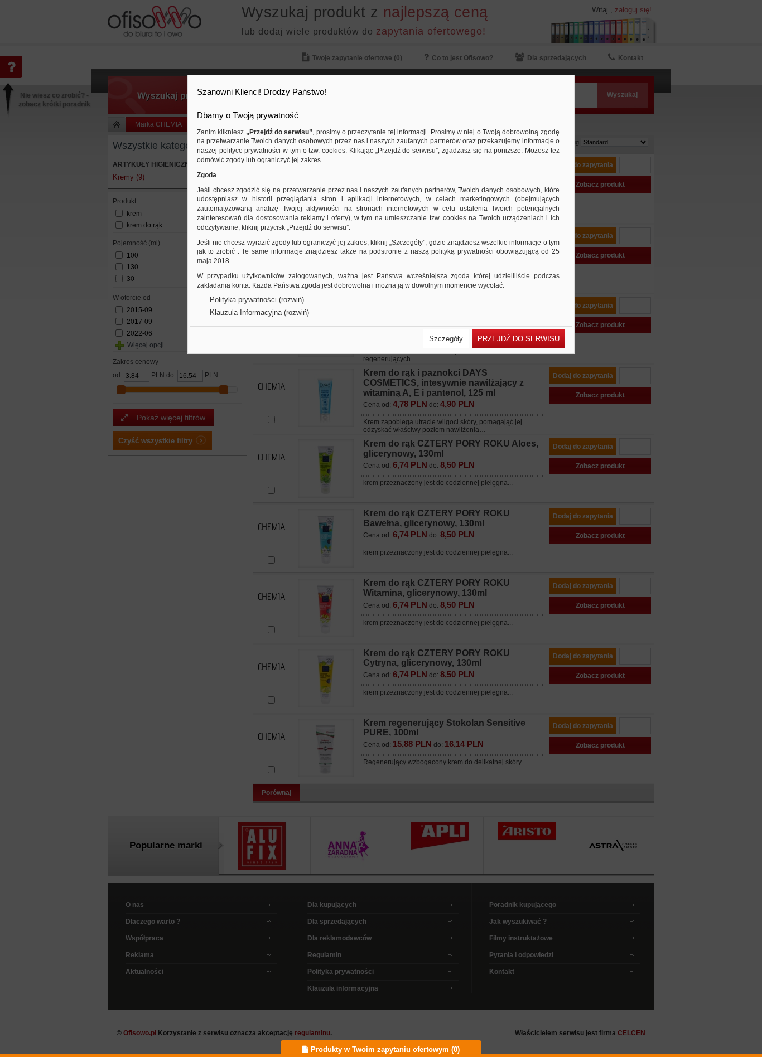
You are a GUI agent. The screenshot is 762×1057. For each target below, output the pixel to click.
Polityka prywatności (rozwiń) (257, 299)
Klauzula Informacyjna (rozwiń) (259, 312)
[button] (446, 338)
